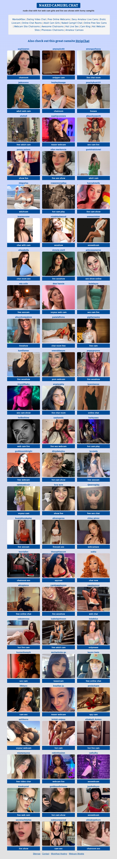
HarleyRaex (93, 417)
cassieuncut (93, 585)
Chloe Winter (93, 518)
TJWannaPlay (93, 484)
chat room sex (24, 278)
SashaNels (58, 417)
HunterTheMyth (23, 652)
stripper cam (59, 77)
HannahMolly (93, 182)
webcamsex (93, 546)
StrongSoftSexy (93, 48)
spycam (58, 580)
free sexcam (23, 312)
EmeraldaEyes (58, 350)
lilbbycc (23, 685)
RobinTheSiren (58, 752)
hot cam (58, 747)
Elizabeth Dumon (93, 719)
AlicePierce (23, 585)
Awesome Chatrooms (53, 26)
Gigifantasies (93, 317)
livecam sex (58, 546)
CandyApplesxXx (58, 585)
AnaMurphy (58, 384)
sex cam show (24, 412)
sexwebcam (93, 245)
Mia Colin (23, 283)
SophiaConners (58, 115)
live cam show (93, 211)
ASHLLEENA (23, 719)
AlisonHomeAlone (23, 317)
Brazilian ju (58, 685)
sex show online (93, 278)
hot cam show (58, 479)
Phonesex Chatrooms (53, 30)
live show (23, 848)
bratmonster (24, 216)
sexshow (58, 245)
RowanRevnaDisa (58, 182)
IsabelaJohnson (58, 618)
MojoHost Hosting (59, 853)
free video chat (23, 781)
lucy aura (58, 484)
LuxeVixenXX (93, 384)
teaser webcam (58, 144)
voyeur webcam (23, 747)
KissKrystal (23, 786)
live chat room (93, 77)
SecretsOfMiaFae (23, 819)
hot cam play (58, 211)
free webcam (23, 479)
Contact (45, 853)
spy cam (93, 714)
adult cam (93, 178)
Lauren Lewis (93, 652)
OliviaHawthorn (93, 819)
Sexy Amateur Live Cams (85, 19)
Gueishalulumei (93, 149)
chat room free (59, 345)
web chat (93, 613)
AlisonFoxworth (93, 115)
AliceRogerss (58, 518)
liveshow (23, 345)
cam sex (24, 714)
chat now (93, 580)
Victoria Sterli (58, 249)
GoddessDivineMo (58, 786)
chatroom (23, 77)
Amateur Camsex (74, 30)
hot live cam (24, 647)
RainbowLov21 (23, 484)
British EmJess (58, 719)
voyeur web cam (58, 312)
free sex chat (93, 513)
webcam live (58, 781)
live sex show (58, 178)
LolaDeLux (93, 618)
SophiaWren (23, 48)
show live (23, 178)
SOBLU (93, 551)
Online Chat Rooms (32, 23)
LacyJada (93, 451)
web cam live (23, 446)
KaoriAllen (23, 551)
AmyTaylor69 (58, 48)
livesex (93, 111)
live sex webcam (58, 446)
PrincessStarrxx (93, 249)
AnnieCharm (93, 685)
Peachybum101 (93, 82)
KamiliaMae (23, 350)
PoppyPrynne (93, 350)
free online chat (23, 613)
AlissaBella (23, 249)
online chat (93, 412)
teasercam (58, 680)
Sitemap (36, 853)
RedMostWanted (58, 819)
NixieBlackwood (58, 216)
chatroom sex (23, 580)
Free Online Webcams (59, 19)
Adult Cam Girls (52, 23)
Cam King (85, 26)
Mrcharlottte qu (58, 652)
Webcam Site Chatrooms (27, 26)
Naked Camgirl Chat (71, 23)
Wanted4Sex (18, 19)
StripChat (82, 41)
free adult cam (24, 144)
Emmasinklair (93, 216)
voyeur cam (23, 513)
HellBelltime (23, 417)
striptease (93, 647)
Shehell (23, 115)
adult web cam (24, 111)
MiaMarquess (23, 752)
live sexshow (58, 278)
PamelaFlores (58, 317)
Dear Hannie (58, 283)
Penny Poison (23, 149)
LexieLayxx (93, 283)
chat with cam (23, 245)
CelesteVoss (23, 618)
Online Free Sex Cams (95, 23)
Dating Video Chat (36, 19)
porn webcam (58, 379)
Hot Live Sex (72, 26)
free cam (93, 345)
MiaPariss (23, 182)
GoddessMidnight (23, 451)
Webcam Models (76, 853)
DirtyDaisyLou (58, 451)
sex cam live (93, 144)
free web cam (23, 814)
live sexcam (23, 546)
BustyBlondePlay (23, 518)
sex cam (24, 680)
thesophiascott (58, 551)
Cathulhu (93, 752)
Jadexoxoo (23, 82)
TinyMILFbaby (24, 384)
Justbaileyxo (93, 786)
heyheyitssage (58, 82)
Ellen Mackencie (58, 149)
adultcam (23, 211)
